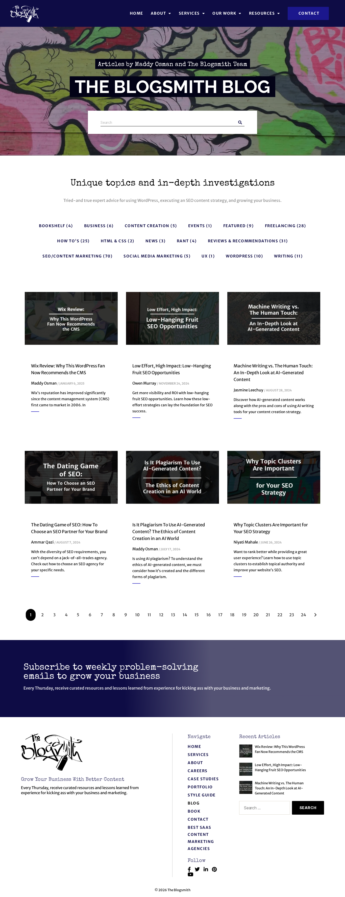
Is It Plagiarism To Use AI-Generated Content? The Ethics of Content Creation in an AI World (168, 531)
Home (136, 13)
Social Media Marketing (153, 256)
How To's (68, 241)
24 (303, 613)
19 (244, 613)
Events (196, 225)
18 (232, 613)
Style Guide (202, 795)
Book (194, 811)
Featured (234, 225)
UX (205, 256)
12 (161, 613)
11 (149, 613)
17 (220, 613)
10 (137, 613)
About (195, 762)
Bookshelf (52, 225)
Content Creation (147, 225)
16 (208, 613)
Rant (183, 241)
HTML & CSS (114, 241)
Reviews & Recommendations (243, 241)
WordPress (239, 256)
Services (189, 13)
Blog (194, 803)
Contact (198, 819)
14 (185, 613)
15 (196, 613)
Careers (198, 770)
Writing (283, 256)
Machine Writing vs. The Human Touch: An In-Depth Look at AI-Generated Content (273, 372)
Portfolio (200, 787)
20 (256, 613)
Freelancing (280, 225)
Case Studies (203, 778)
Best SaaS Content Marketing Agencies (201, 838)
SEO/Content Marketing (72, 256)
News (151, 241)
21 (268, 613)
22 (279, 613)
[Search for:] (263, 809)
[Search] (240, 122)
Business (95, 225)
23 (291, 613)
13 (173, 613)
